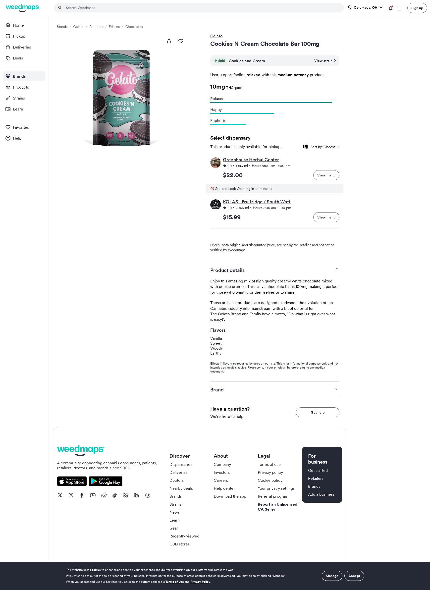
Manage (332, 576)
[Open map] (305, 147)
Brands (62, 26)
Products (96, 26)
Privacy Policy (201, 582)
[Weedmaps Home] (23, 8)
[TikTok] (115, 495)
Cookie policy (270, 480)
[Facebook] (82, 495)
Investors (222, 472)
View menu (326, 175)
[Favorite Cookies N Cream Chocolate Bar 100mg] (181, 41)
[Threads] (148, 495)
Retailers (315, 478)
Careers (221, 480)
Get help (317, 412)
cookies (95, 570)
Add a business (321, 494)
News (174, 512)
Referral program (273, 496)
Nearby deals (181, 488)
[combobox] (202, 7)
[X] (60, 495)
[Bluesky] (126, 495)
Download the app (230, 496)
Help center (224, 488)
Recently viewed (184, 536)
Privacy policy (270, 472)
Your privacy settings (276, 488)
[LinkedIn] (137, 495)
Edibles (114, 26)
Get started (318, 470)
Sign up (417, 8)
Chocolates (134, 26)
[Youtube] (93, 495)
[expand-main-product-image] (123, 99)
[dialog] (215, 576)
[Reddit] (104, 495)
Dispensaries (180, 464)
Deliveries (178, 472)
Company (222, 464)
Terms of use (269, 464)
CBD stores (179, 543)
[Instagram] (71, 495)
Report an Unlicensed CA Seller (277, 507)
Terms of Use (174, 582)
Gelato (78, 26)
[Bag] (399, 8)
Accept (354, 576)
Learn (174, 520)
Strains (175, 504)
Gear (173, 528)
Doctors (176, 480)
